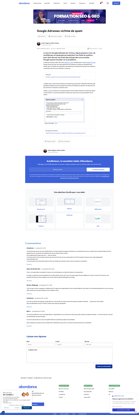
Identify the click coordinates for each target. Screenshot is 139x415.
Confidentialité (82, 414)
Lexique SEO (87, 397)
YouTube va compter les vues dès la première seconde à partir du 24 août (63, 76)
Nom (28, 341)
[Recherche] (107, 3)
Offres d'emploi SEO (89, 388)
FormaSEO (111, 388)
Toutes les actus (37, 3)
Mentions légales (64, 414)
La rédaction (62, 394)
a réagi (49, 90)
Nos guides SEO (88, 391)
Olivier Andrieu (55, 43)
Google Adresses (91, 62)
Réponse (29, 264)
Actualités (30, 378)
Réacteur (111, 391)
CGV (73, 414)
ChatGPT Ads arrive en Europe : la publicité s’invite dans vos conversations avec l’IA (65, 133)
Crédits (55, 414)
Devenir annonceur (64, 388)
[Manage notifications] (135, 412)
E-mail (58, 341)
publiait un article (68, 62)
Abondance (23, 378)
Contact (61, 397)
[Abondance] (24, 3)
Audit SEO (91, 3)
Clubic (55, 123)
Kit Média (61, 391)
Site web (87, 341)
